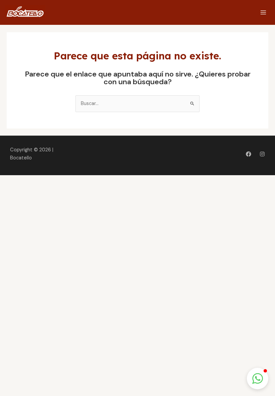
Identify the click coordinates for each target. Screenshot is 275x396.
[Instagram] (262, 154)
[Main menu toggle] (263, 12)
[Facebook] (248, 154)
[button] (257, 378)
